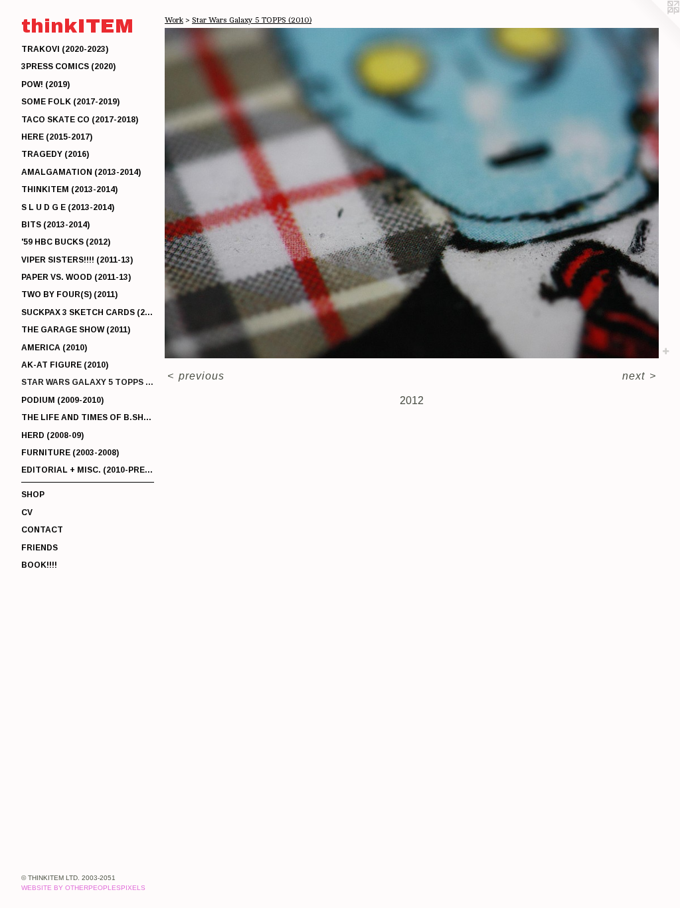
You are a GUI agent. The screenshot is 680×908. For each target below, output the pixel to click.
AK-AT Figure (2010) (64, 365)
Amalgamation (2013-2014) (81, 172)
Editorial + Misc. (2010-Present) (87, 470)
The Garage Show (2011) (75, 329)
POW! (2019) (45, 84)
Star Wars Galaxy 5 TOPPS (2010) (87, 382)
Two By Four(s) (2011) (69, 294)
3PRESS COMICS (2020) (68, 66)
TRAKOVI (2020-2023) (64, 49)
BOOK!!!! (39, 565)
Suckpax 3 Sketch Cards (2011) (87, 312)
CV (27, 512)
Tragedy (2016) (55, 154)
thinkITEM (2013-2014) (69, 189)
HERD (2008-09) (52, 435)
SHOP (32, 494)
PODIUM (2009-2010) (62, 400)
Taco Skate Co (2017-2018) (79, 119)
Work (174, 20)
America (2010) (54, 347)
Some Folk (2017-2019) (70, 101)
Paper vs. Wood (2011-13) (76, 277)
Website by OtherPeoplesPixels (83, 887)
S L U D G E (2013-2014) (67, 207)
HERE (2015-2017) (56, 137)
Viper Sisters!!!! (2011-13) (77, 260)
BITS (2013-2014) (55, 224)
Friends (39, 547)
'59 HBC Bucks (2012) (65, 242)
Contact (42, 529)
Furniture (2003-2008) (70, 452)
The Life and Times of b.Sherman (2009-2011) (87, 417)
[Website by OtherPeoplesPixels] (653, 26)
